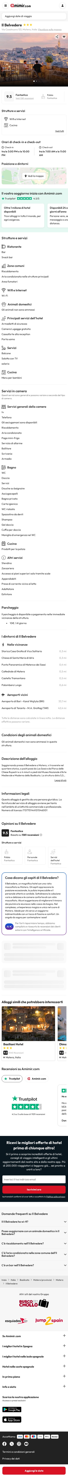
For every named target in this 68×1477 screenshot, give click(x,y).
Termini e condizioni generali (18, 1451)
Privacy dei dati (11, 1458)
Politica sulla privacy (55, 1196)
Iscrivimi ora (34, 1189)
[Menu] (5, 5)
